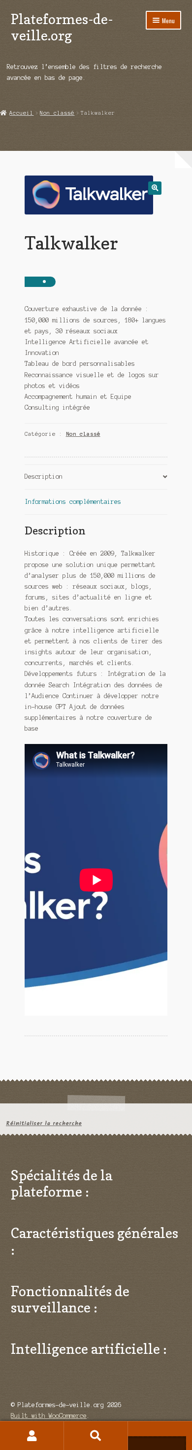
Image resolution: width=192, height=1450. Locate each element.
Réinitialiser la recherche (44, 1123)
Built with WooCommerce (49, 1416)
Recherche (96, 1435)
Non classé (57, 113)
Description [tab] (44, 476)
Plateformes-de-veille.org (62, 27)
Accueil (21, 113)
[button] (154, 188)
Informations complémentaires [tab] (73, 501)
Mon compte (32, 1435)
